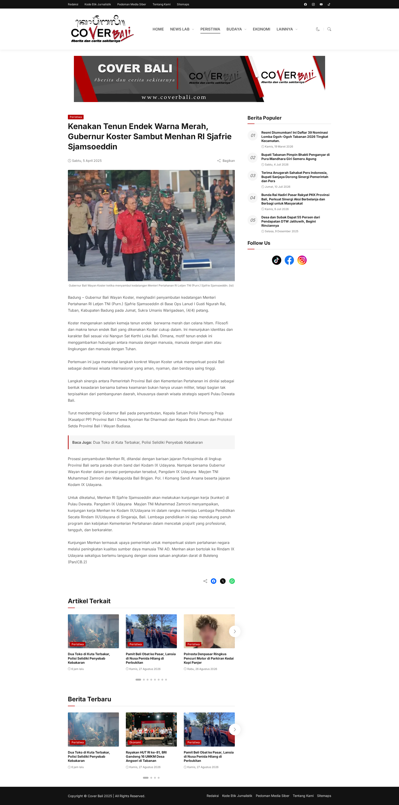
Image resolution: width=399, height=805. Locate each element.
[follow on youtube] (321, 4)
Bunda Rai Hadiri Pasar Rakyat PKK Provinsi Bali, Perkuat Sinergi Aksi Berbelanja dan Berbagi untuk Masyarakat (295, 199)
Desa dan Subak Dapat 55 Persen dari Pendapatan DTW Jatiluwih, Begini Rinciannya (290, 221)
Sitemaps (183, 4)
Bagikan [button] (229, 161)
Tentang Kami (162, 4)
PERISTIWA (210, 29)
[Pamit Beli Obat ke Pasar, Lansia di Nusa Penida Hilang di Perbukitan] (151, 645)
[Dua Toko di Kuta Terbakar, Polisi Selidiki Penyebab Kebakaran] (93, 645)
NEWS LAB (180, 29)
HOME (158, 29)
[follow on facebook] (305, 4)
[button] (318, 29)
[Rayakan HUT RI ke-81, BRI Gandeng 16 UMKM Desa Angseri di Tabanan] (151, 743)
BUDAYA (234, 29)
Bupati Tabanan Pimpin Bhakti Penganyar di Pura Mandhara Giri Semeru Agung (295, 157)
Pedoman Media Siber (131, 4)
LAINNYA (285, 29)
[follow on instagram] (313, 4)
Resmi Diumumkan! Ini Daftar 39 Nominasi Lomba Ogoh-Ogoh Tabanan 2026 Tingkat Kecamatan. (294, 136)
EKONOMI (261, 29)
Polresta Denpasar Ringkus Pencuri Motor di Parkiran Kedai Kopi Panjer (209, 658)
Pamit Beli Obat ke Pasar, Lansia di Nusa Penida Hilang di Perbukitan (151, 658)
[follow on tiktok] (329, 4)
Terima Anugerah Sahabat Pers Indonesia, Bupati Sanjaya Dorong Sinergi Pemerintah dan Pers (294, 177)
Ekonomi (135, 742)
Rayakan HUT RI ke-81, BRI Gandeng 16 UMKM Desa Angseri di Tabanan (146, 756)
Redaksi (73, 4)
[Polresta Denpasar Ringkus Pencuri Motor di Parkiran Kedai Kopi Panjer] (209, 645)
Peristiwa (76, 117)
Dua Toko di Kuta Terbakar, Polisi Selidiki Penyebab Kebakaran (148, 442)
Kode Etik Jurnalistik (98, 4)
